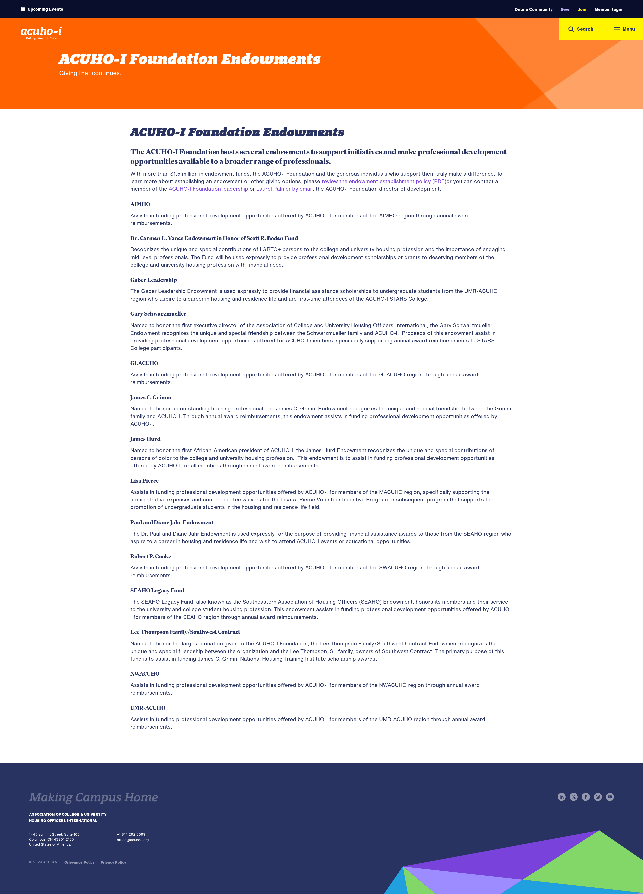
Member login (608, 9)
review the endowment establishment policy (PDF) (384, 181)
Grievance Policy (79, 862)
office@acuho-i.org (133, 839)
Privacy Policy (113, 862)
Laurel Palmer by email (284, 189)
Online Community (534, 9)
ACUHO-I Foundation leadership (208, 189)
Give (565, 9)
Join (582, 9)
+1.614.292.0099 (131, 834)
